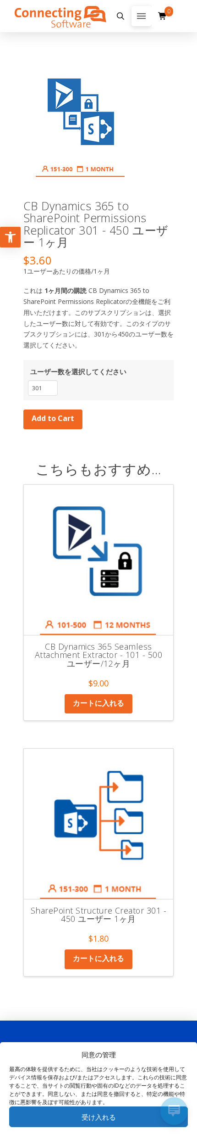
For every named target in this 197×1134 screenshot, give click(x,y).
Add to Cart (53, 418)
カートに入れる (98, 703)
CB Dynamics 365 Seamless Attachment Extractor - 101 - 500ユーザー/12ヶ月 (98, 655)
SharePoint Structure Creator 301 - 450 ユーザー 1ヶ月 (98, 915)
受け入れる (99, 1117)
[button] (120, 16)
